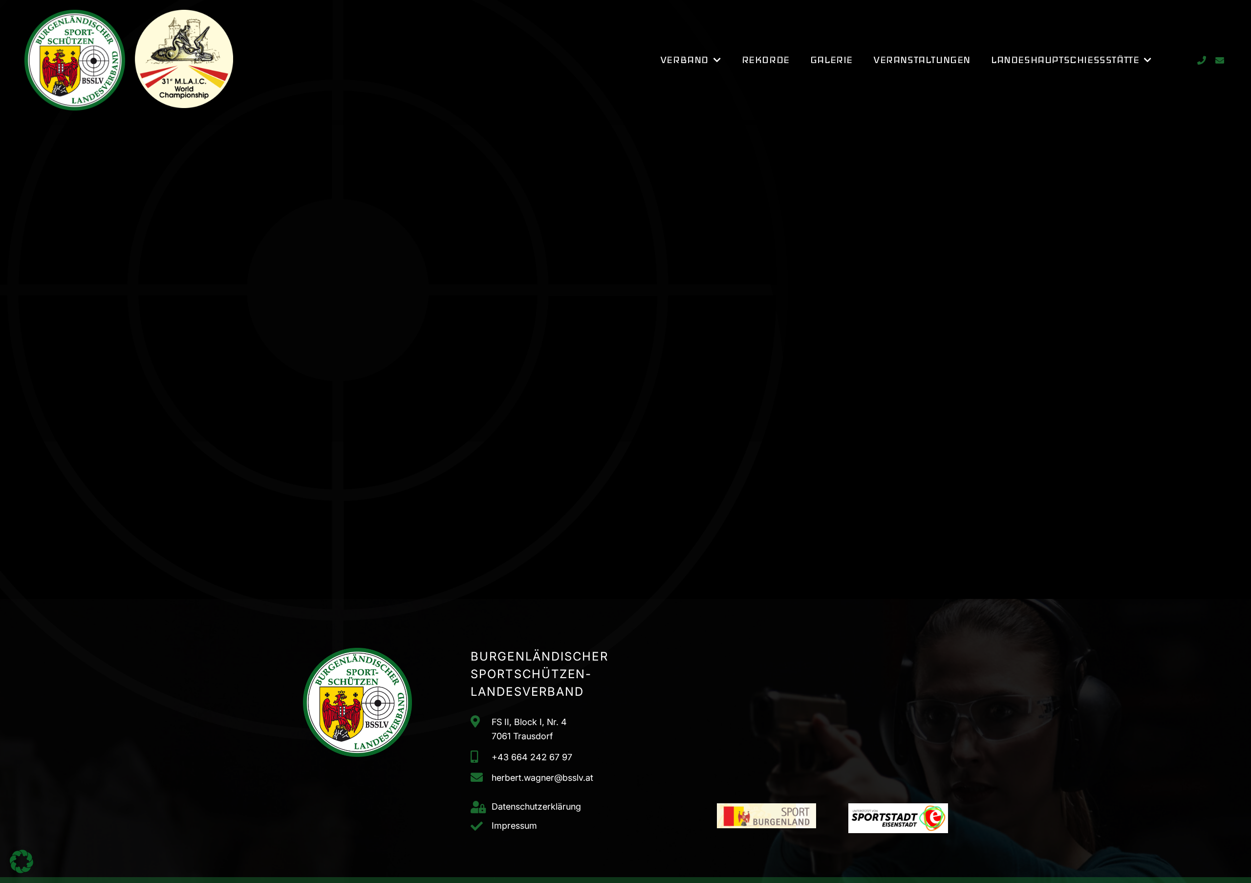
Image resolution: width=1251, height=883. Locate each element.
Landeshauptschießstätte (1065, 60)
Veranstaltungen (922, 60)
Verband (684, 60)
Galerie (831, 60)
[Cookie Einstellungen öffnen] (21, 870)
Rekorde (766, 60)
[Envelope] (1219, 60)
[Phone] (1201, 60)
